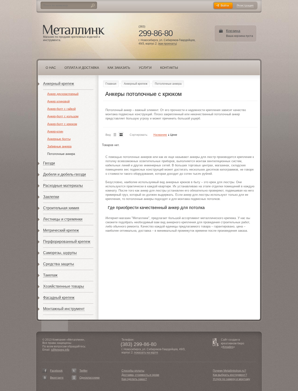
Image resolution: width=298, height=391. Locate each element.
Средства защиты (58, 264)
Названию (160, 134)
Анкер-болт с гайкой (61, 109)
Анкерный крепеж (58, 84)
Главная (110, 83)
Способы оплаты (133, 370)
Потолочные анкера (61, 154)
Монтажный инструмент (64, 309)
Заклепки (51, 197)
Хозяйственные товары (63, 286)
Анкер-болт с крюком (62, 124)
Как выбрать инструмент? (230, 375)
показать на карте (146, 352)
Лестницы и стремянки (62, 219)
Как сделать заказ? (134, 379)
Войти (225, 5)
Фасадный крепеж (58, 298)
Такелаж (50, 275)
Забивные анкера (59, 146)
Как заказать (119, 68)
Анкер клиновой (58, 101)
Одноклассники (89, 377)
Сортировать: (139, 134)
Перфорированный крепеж (66, 242)
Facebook (56, 370)
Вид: (108, 134)
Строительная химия (61, 208)
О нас (51, 68)
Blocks (121, 134)
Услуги (145, 68)
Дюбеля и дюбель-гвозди (64, 174)
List (114, 134)
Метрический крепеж (61, 230)
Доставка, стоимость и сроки (140, 375)
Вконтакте (57, 377)
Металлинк (74, 30)
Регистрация (245, 5)
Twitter (83, 370)
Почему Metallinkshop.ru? (229, 370)
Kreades (228, 347)
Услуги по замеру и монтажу (231, 379)
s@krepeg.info (60, 349)
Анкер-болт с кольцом (62, 116)
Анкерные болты (59, 139)
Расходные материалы (63, 186)
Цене (173, 134)
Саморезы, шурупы (60, 253)
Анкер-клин (55, 131)
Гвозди (49, 163)
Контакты (169, 68)
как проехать (167, 43)
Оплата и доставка (81, 68)
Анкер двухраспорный (62, 94)
